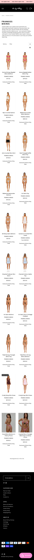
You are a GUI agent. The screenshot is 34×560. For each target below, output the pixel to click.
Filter (11, 44)
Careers (5, 528)
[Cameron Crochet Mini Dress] (25, 222)
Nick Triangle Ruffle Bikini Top (25, 153)
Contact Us (6, 497)
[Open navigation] (2, 8)
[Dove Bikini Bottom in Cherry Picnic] (9, 422)
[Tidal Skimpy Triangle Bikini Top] (9, 343)
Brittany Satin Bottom (8, 234)
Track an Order (6, 490)
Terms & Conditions (8, 506)
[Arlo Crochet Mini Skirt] (9, 141)
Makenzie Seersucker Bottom (9, 194)
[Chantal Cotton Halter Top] (25, 262)
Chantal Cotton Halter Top (25, 274)
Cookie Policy (6, 508)
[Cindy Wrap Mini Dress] (9, 384)
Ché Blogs (5, 522)
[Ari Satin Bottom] (9, 303)
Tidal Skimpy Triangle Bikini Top (8, 355)
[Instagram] (6, 483)
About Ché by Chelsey (8, 520)
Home (3, 15)
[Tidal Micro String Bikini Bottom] (25, 343)
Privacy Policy (6, 510)
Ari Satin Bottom (9, 314)
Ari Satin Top (25, 193)
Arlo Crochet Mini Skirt (8, 153)
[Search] (27, 8)
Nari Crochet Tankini (9, 112)
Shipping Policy (7, 512)
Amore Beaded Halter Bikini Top (25, 73)
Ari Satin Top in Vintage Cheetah (25, 315)
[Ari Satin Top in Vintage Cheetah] (25, 303)
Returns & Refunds (8, 504)
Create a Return (7, 493)
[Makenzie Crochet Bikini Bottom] (25, 101)
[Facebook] (2, 554)
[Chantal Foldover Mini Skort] (9, 262)
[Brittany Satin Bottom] (9, 222)
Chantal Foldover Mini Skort (8, 274)
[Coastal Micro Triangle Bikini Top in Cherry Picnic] (25, 422)
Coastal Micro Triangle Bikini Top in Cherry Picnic (25, 435)
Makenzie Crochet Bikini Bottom (25, 113)
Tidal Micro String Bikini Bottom (25, 355)
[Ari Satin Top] (25, 182)
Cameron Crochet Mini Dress (25, 234)
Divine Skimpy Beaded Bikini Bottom (8, 73)
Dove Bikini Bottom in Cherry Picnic (8, 434)
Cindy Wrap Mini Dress (8, 395)
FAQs (4, 495)
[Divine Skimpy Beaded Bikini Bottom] (9, 61)
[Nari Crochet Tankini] (9, 101)
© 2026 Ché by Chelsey (7, 556)
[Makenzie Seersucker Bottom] (9, 182)
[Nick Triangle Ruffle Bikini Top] (25, 141)
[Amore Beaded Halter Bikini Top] (25, 61)
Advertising (6, 524)
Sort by (5, 44)
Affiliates (5, 526)
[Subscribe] (28, 478)
